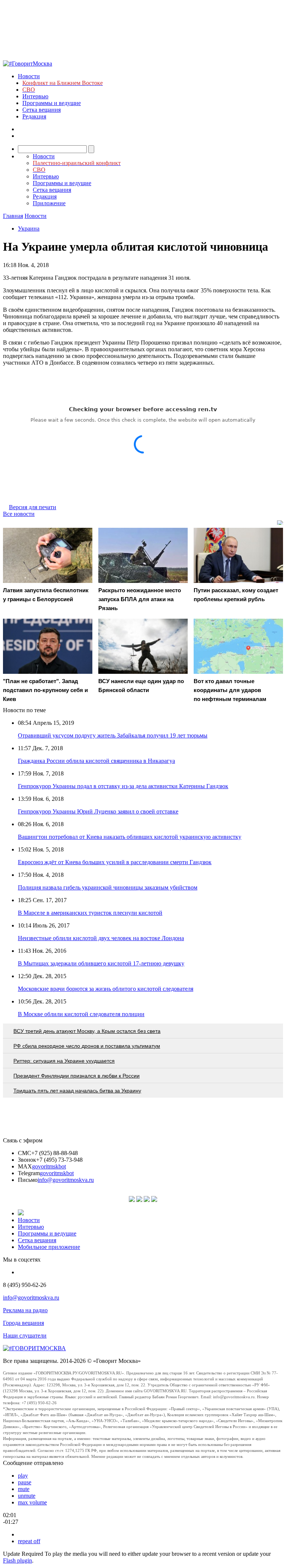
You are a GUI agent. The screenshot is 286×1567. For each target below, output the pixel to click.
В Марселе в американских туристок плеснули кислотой (90, 913)
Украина (28, 228)
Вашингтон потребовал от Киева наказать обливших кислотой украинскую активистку (129, 837)
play (23, 1475)
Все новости (19, 514)
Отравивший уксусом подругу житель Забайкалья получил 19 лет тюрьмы (112, 735)
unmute (26, 1496)
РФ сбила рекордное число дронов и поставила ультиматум (86, 1046)
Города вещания (23, 1323)
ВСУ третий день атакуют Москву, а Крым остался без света (87, 1031)
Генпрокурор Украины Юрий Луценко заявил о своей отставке (98, 811)
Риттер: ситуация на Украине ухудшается (64, 1061)
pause (24, 1482)
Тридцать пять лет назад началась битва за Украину (77, 1091)
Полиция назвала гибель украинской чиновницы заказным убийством (107, 887)
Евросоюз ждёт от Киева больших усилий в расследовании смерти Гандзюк (115, 862)
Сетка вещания (41, 110)
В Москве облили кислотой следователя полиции (81, 1014)
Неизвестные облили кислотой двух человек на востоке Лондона (101, 938)
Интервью (35, 96)
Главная (13, 216)
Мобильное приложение (49, 1247)
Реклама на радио (25, 1310)
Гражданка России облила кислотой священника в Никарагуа (96, 761)
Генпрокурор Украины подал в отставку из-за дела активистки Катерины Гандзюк (123, 786)
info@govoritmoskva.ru (66, 1180)
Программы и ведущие (51, 103)
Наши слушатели (25, 1335)
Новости (29, 76)
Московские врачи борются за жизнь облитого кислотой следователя (105, 989)
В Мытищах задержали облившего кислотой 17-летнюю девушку (101, 963)
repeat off (29, 1541)
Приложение (49, 203)
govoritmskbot (49, 1166)
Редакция (34, 116)
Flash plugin (17, 1560)
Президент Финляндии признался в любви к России (76, 1076)
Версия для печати (32, 507)
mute (23, 1489)
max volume (32, 1502)
